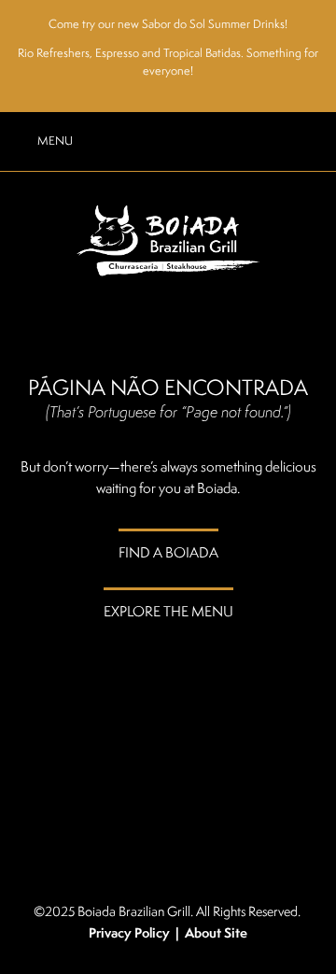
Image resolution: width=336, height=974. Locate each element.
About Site (216, 933)
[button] (40, 141)
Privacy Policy (129, 933)
